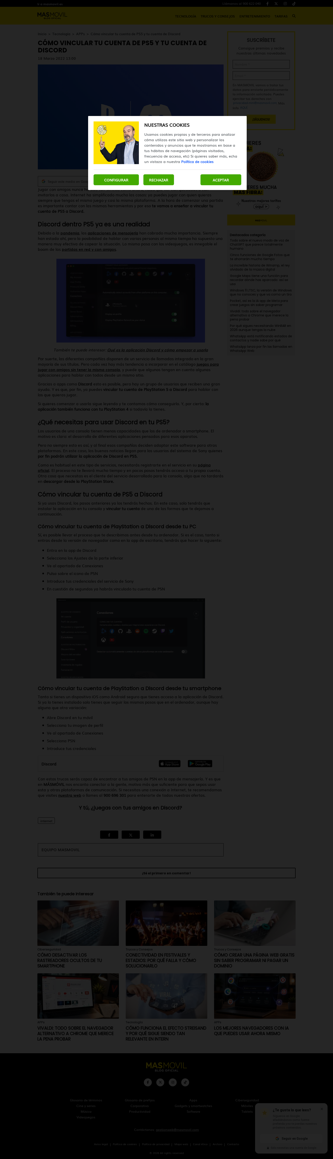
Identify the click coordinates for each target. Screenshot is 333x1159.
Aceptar (221, 179)
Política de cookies (197, 161)
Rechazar (158, 179)
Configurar (116, 179)
